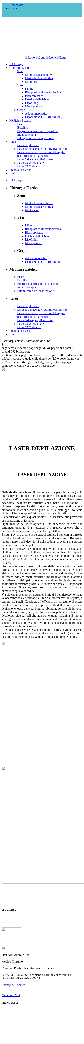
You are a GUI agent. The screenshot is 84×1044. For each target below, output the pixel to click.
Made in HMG (11, 995)
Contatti (14, 8)
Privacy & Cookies (13, 985)
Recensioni (16, 4)
